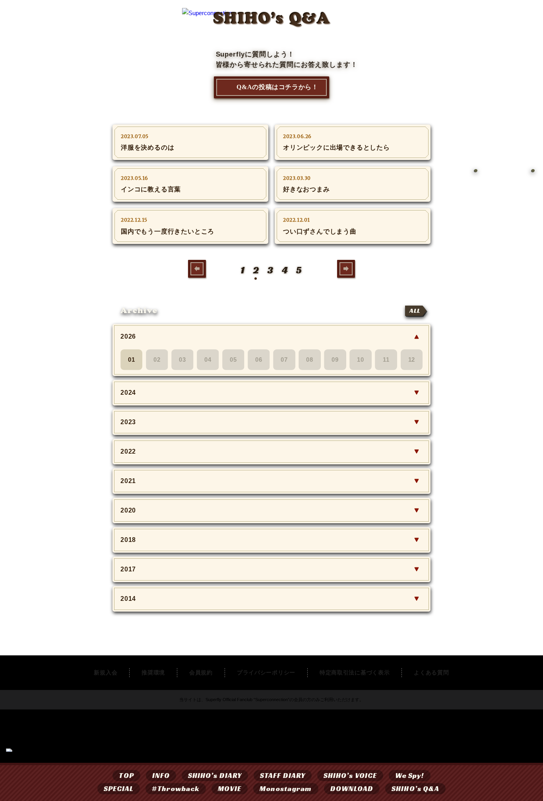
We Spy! (409, 775)
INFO (161, 775)
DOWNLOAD (352, 788)
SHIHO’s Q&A (415, 788)
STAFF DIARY (282, 775)
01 (131, 359)
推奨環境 (153, 672)
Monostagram (286, 788)
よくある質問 (431, 672)
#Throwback (176, 788)
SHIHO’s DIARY (215, 775)
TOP (126, 775)
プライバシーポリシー (266, 672)
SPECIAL (119, 788)
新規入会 (105, 672)
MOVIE (229, 788)
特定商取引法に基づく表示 (355, 672)
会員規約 (201, 672)
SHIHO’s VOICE (350, 775)
